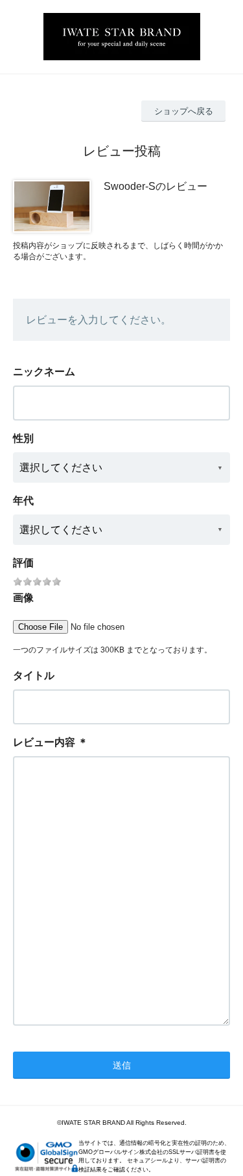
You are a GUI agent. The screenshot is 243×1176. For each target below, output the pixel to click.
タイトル (33, 675)
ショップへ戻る (183, 111)
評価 (23, 562)
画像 (23, 597)
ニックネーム (44, 371)
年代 (23, 500)
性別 (23, 438)
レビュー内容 (44, 742)
